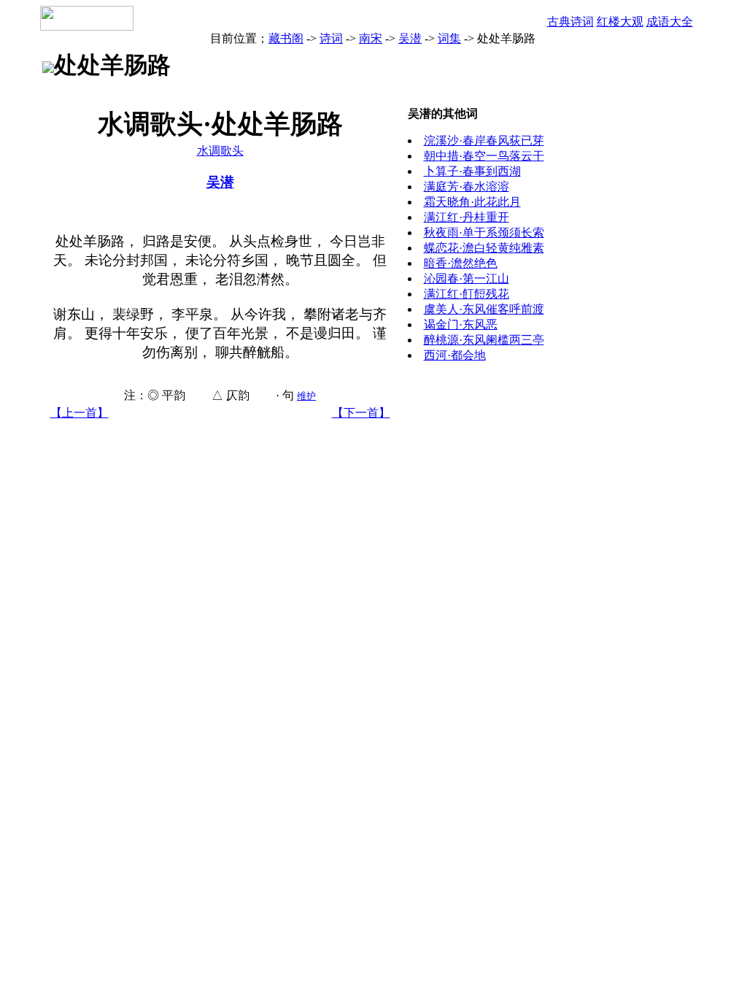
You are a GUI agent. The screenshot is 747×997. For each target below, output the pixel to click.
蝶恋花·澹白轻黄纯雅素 (484, 248)
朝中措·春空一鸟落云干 (484, 156)
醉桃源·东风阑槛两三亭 (484, 340)
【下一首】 (361, 413)
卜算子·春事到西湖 (472, 171)
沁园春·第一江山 (466, 278)
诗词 (331, 38)
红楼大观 (620, 21)
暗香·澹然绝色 (461, 263)
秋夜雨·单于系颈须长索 (484, 232)
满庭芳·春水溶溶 (466, 186)
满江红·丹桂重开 (466, 217)
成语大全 (669, 21)
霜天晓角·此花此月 (472, 202)
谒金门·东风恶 (461, 324)
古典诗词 (570, 21)
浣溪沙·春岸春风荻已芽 (484, 140)
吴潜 (410, 38)
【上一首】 (79, 413)
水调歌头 (220, 151)
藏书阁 (285, 38)
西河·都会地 (455, 355)
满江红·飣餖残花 (466, 294)
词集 (449, 38)
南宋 (370, 38)
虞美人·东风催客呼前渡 (484, 309)
